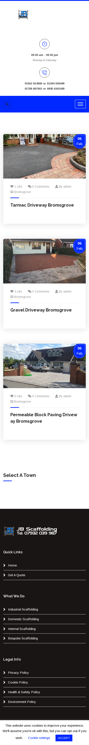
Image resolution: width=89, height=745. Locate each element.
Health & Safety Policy (24, 692)
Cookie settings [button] (39, 738)
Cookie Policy (18, 682)
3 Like (18, 291)
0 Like (18, 396)
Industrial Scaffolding (23, 609)
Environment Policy (22, 702)
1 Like (18, 186)
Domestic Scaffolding (23, 619)
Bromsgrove (22, 192)
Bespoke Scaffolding (23, 638)
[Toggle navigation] (80, 104)
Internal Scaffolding (22, 629)
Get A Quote (16, 575)
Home (12, 565)
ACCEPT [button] (64, 738)
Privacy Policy (18, 672)
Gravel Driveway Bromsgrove (41, 310)
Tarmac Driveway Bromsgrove (42, 205)
